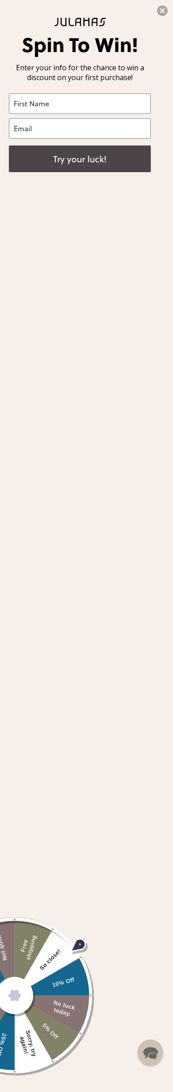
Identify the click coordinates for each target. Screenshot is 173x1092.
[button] (150, 1052)
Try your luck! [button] (79, 158)
